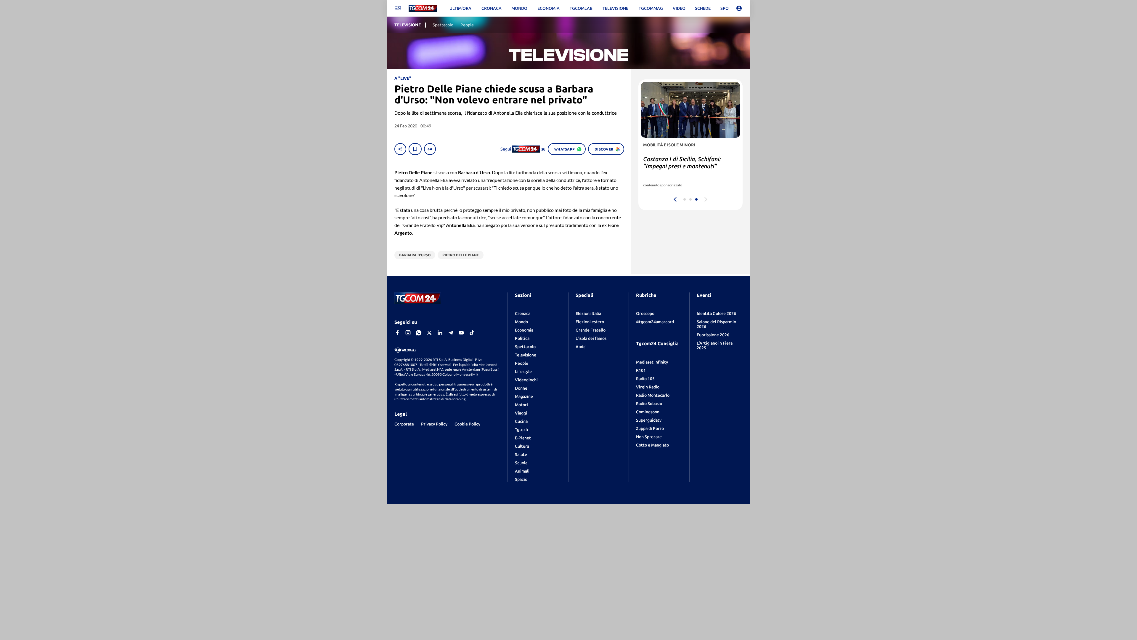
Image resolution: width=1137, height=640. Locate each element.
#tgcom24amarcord (655, 321)
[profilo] (739, 8)
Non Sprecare (649, 436)
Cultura (522, 446)
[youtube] (461, 333)
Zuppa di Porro (650, 428)
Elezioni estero (590, 321)
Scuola (521, 462)
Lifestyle (523, 371)
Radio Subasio (649, 403)
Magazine (524, 396)
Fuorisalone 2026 (713, 334)
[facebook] (397, 333)
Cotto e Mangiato (652, 445)
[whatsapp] (419, 333)
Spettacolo (525, 346)
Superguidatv (648, 420)
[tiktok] (472, 333)
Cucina (521, 421)
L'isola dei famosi (592, 338)
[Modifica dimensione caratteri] (430, 149)
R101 (641, 370)
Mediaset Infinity (652, 362)
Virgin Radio (647, 387)
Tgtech (521, 429)
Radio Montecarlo (652, 395)
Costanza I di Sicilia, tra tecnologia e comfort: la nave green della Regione (689, 166)
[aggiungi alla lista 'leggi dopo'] (415, 149)
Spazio (521, 479)
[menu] (398, 8)
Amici (581, 346)
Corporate (404, 424)
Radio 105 (645, 378)
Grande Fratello (591, 330)
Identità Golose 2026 (716, 313)
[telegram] (451, 333)
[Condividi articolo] (400, 149)
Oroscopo (645, 313)
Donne (521, 388)
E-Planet (523, 438)
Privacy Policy (434, 424)
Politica (522, 338)
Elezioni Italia (588, 313)
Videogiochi (526, 379)
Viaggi (521, 413)
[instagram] (408, 333)
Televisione (525, 355)
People (521, 363)
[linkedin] (440, 333)
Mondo (521, 321)
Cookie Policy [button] (467, 424)
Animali (522, 471)
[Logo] (423, 8)
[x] (429, 333)
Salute (521, 454)
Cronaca (522, 313)
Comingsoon (647, 411)
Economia (524, 330)
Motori (521, 404)
